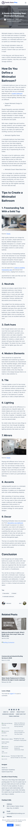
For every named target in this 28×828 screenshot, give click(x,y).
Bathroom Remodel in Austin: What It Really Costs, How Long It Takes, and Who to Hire (13, 634)
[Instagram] (14, 709)
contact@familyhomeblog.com (16, 813)
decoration (6, 593)
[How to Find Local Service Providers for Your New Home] (7, 732)
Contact (12, 711)
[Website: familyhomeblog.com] (4, 818)
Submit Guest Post (21, 714)
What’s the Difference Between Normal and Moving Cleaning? (19, 724)
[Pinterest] (16, 709)
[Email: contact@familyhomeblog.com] (4, 812)
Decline (17, 825)
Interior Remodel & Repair (14, 21)
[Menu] (25, 2)
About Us (5, 711)
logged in (12, 693)
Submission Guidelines (8, 714)
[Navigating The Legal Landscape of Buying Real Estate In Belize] (7, 739)
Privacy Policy (21, 711)
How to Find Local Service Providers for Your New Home (19, 732)
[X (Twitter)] (11, 709)
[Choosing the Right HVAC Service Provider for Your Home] (6, 756)
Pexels (8, 233)
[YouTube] (18, 709)
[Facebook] (9, 709)
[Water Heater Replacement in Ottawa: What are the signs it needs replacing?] (14, 669)
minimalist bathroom (8, 596)
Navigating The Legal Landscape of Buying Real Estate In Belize (14, 740)
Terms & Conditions (14, 716)
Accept (10, 825)
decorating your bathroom (15, 523)
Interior (14, 593)
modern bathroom (17, 93)
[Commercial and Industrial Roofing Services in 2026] (14, 647)
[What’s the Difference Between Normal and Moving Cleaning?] (7, 724)
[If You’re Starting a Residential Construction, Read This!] (7, 747)
